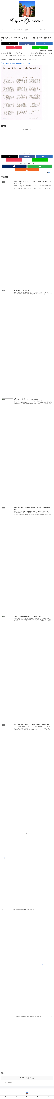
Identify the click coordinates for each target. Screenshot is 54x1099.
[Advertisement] (27, 140)
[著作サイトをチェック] (14, 166)
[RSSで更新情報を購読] (27, 169)
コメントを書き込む (27, 1078)
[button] (50, 546)
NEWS (4, 126)
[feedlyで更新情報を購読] (39, 166)
